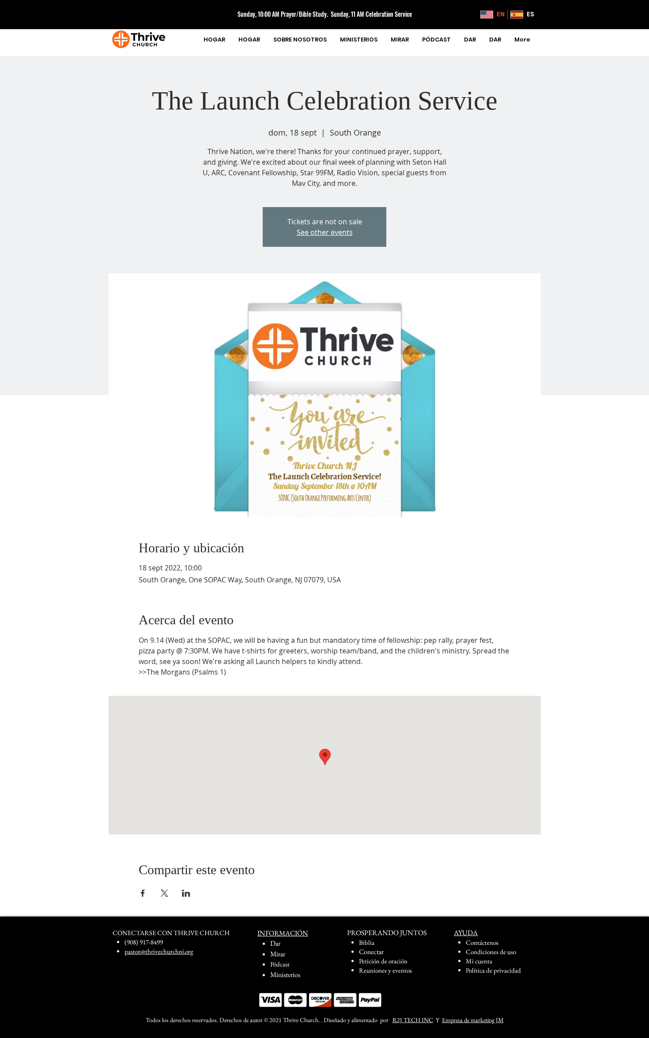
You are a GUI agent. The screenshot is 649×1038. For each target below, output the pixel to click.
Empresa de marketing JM (473, 1020)
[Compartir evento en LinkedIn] (186, 893)
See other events (325, 232)
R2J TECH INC (412, 1020)
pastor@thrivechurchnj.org (159, 951)
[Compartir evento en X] (164, 893)
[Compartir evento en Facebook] (143, 893)
